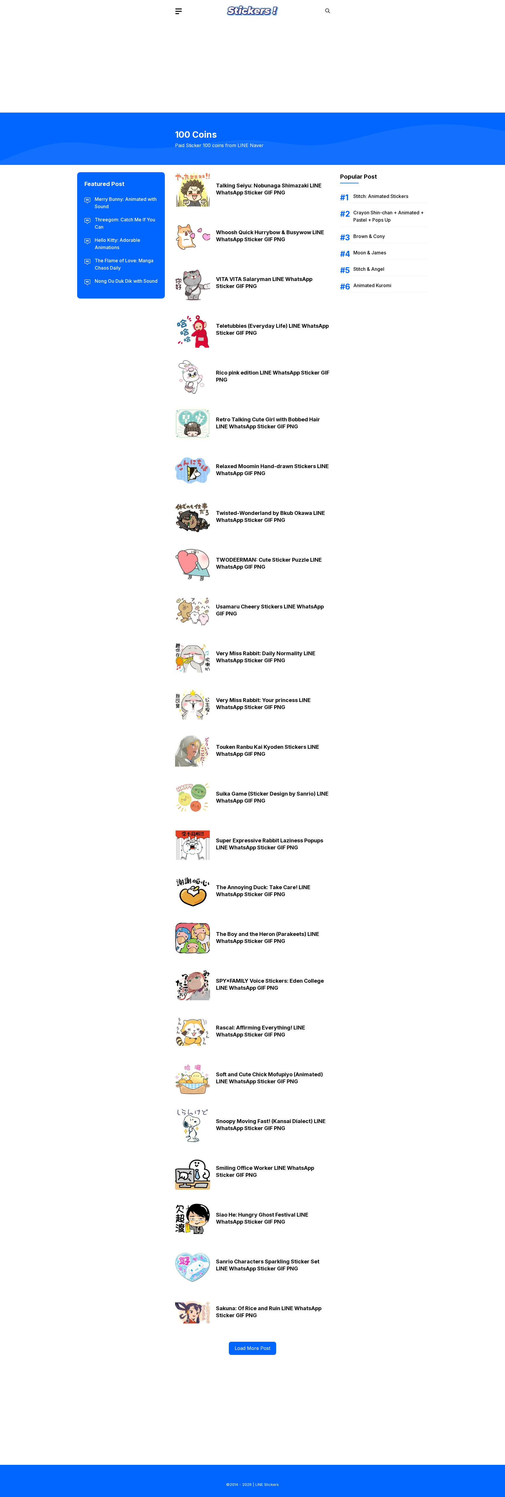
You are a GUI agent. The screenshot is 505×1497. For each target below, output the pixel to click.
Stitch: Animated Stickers (380, 196)
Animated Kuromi (372, 285)
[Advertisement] (252, 63)
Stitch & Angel (368, 269)
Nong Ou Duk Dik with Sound (126, 281)
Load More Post (252, 1348)
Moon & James (369, 253)
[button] (327, 11)
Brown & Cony (369, 236)
